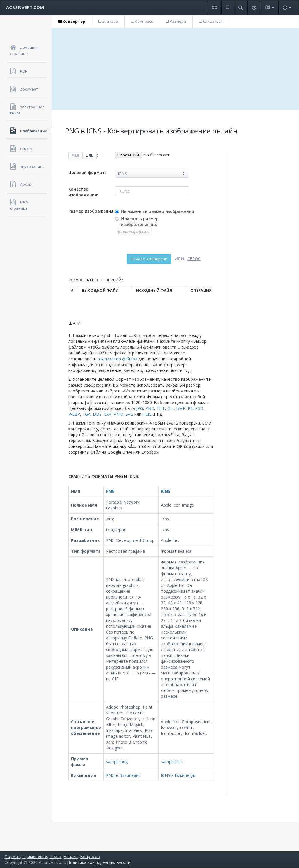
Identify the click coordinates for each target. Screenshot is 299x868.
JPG (139, 408)
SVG (129, 414)
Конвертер (73, 21)
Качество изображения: (83, 192)
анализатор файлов (117, 358)
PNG (149, 408)
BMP (180, 408)
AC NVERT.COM (25, 7)
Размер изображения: (91, 211)
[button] (214, 8)
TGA (86, 414)
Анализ (71, 856)
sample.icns (172, 761)
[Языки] (269, 8)
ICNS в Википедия (178, 775)
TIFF (161, 408)
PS (190, 408)
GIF (170, 408)
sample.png (117, 761)
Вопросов (90, 856)
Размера (177, 21)
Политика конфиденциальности (99, 862)
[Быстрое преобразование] (287, 8)
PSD (199, 408)
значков (109, 21)
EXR (107, 414)
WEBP (74, 414)
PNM (118, 414)
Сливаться (212, 21)
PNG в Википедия (123, 775)
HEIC (147, 414)
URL (89, 155)
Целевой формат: (87, 172)
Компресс (143, 21)
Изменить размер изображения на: (140, 221)
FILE (75, 155)
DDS (97, 414)
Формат (12, 856)
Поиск (55, 856)
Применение (34, 856)
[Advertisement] (175, 69)
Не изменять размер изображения (157, 211)
